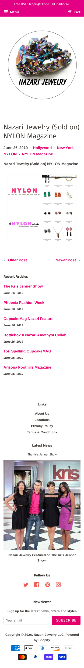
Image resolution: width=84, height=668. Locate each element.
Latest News (42, 445)
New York (65, 148)
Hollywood (42, 148)
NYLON (10, 154)
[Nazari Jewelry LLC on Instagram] (58, 585)
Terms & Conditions (42, 432)
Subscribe (66, 620)
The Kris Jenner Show (23, 286)
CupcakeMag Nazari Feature (28, 319)
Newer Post (66, 260)
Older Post (17, 260)
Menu (14, 12)
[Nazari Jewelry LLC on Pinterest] (47, 585)
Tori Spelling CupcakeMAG (27, 351)
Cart (77, 12)
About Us (42, 413)
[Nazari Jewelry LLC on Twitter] (25, 585)
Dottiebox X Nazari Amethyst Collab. (35, 335)
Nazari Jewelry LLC (49, 634)
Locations (42, 420)
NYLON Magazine (37, 154)
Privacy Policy (42, 426)
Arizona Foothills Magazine (27, 367)
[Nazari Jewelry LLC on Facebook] (36, 585)
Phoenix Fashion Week (24, 303)
